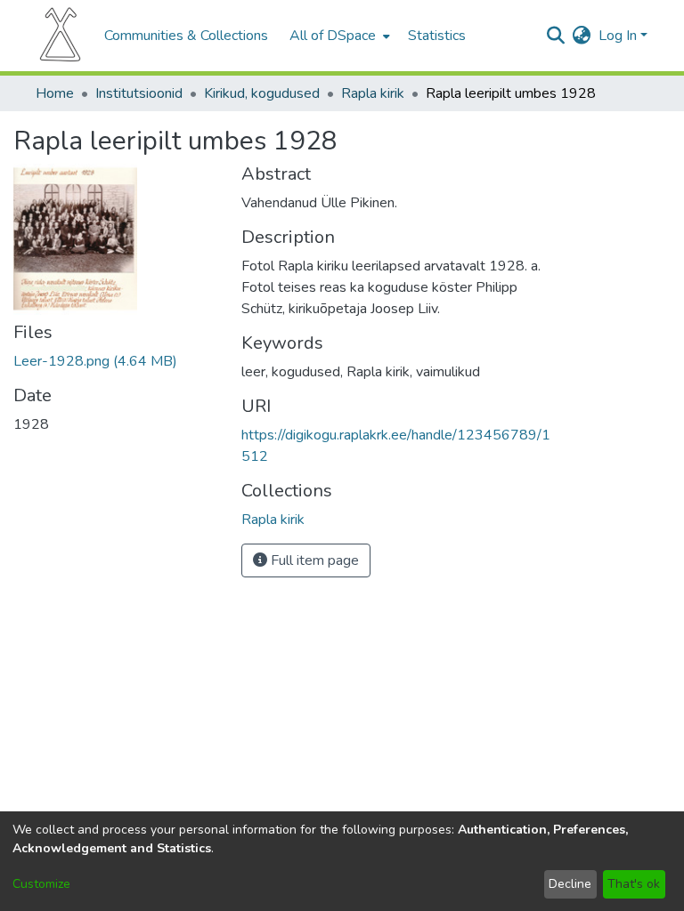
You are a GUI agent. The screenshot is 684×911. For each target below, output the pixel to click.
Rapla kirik (372, 93)
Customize (41, 883)
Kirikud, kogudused (262, 93)
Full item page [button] (313, 560)
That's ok (633, 883)
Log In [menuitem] (617, 35)
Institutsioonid (139, 93)
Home (55, 93)
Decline (570, 883)
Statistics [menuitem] (437, 35)
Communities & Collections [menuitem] (186, 35)
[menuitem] (338, 35)
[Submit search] (556, 35)
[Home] (60, 35)
